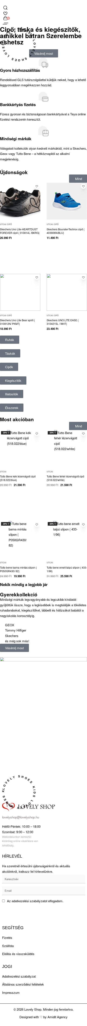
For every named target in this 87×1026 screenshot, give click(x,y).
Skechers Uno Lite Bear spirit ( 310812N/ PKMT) (17, 321)
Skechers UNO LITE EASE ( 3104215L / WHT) (63, 321)
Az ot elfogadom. (35, 901)
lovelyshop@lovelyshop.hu (20, 817)
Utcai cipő (6, 224)
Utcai (3, 472)
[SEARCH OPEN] (5, 7)
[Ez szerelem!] (36, 186)
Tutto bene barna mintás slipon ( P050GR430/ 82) (18, 569)
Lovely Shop (32, 1009)
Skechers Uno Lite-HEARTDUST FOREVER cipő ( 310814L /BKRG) (19, 231)
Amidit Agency (58, 1017)
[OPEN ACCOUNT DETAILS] (5, 13)
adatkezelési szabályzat (28, 901)
